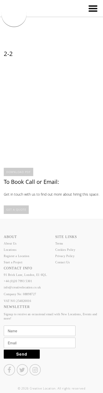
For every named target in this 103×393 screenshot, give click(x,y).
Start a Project (13, 262)
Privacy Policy (64, 256)
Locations (10, 250)
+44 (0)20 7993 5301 (18, 281)
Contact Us (62, 262)
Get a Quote (16, 209)
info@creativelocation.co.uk (22, 287)
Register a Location (16, 256)
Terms (59, 243)
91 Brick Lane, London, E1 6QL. (26, 275)
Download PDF (18, 172)
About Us (10, 243)
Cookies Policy (65, 250)
